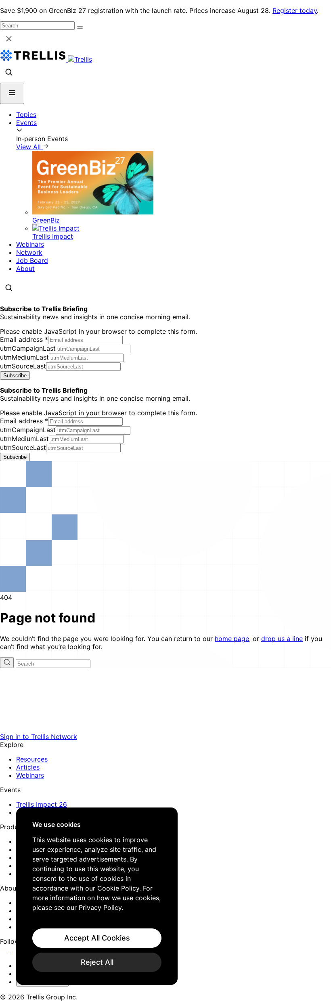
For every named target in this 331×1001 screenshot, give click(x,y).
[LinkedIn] (5, 951)
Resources (32, 759)
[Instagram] (15, 951)
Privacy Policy (100, 907)
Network (29, 252)
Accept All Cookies (97, 938)
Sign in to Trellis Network (38, 737)
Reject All (97, 962)
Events (26, 123)
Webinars (30, 244)
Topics (26, 114)
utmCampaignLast (28, 348)
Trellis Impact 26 (41, 804)
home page (232, 639)
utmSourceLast (23, 366)
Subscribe (15, 376)
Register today (294, 10)
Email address (24, 339)
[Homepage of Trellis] (165, 728)
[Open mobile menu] (12, 93)
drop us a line (282, 639)
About (25, 268)
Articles (28, 767)
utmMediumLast (24, 357)
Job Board (32, 260)
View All (29, 147)
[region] (97, 896)
